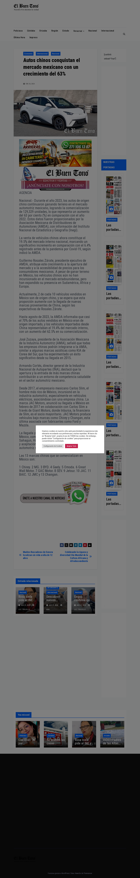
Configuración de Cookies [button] (53, 446)
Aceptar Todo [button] (71, 446)
